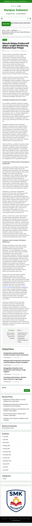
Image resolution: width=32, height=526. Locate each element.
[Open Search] (27, 18)
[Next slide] (30, 1)
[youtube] (20, 6)
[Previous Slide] (28, 1)
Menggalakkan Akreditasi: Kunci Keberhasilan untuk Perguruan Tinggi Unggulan (15, 1)
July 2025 (5, 467)
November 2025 (7, 454)
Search (4, 387)
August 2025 (6, 464)
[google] (18, 6)
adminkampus (7, 51)
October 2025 (6, 458)
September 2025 (7, 461)
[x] (16, 6)
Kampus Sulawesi (16, 10)
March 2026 (6, 442)
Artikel (5, 40)
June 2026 (5, 436)
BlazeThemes (16, 520)
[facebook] (12, 6)
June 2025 (5, 470)
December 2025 (7, 451)
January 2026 (6, 448)
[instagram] (14, 6)
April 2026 (5, 439)
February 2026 (6, 445)
